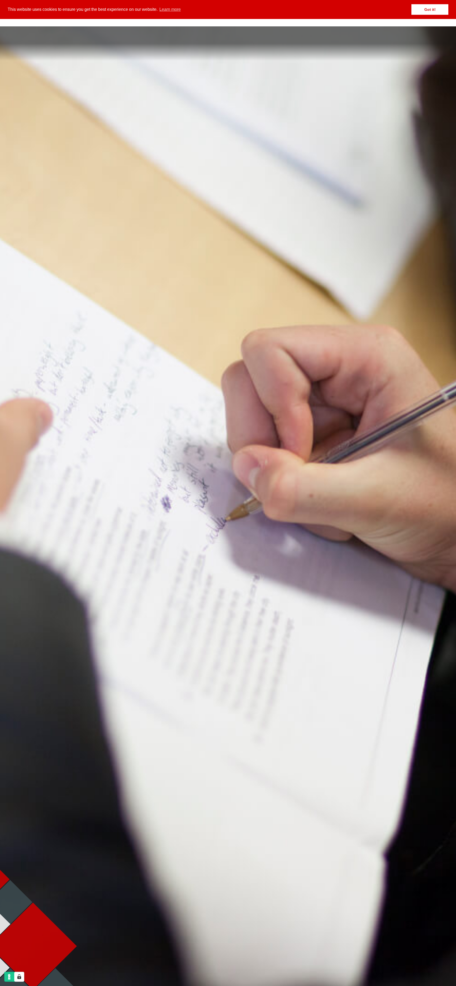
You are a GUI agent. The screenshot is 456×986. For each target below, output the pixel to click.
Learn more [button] (170, 9)
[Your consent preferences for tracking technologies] (19, 977)
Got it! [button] (430, 9)
